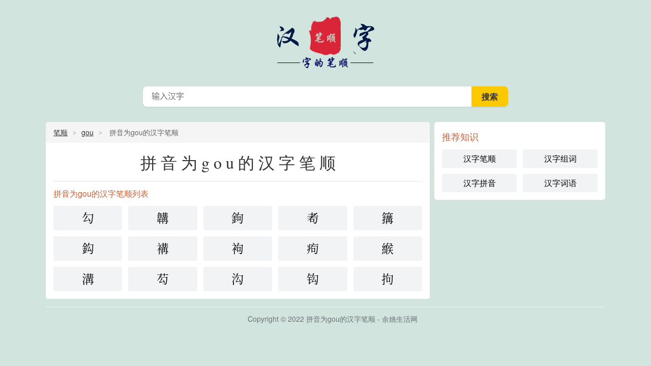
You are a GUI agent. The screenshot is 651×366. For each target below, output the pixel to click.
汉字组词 (560, 158)
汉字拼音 (479, 183)
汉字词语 (560, 183)
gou (87, 132)
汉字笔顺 (325, 40)
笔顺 (60, 132)
